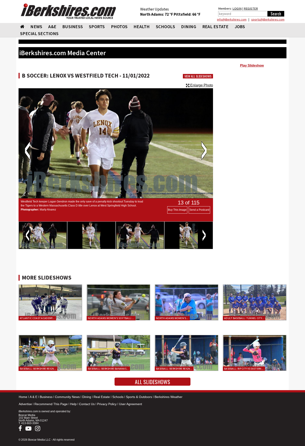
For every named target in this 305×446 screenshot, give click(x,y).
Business (46, 397)
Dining (86, 397)
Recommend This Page (51, 404)
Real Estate (102, 397)
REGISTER (251, 8)
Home (23, 397)
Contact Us (87, 404)
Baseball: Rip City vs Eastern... (244, 368)
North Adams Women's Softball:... (111, 318)
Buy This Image (177, 209)
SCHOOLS (165, 26)
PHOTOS (119, 26)
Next (204, 150)
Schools (117, 397)
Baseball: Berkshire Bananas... (108, 368)
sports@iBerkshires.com (267, 19)
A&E (52, 26)
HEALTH (142, 26)
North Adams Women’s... (172, 318)
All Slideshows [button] (152, 382)
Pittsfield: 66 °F (187, 14)
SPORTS (97, 26)
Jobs (240, 26)
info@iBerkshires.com (232, 19)
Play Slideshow (252, 65)
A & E (33, 397)
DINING (188, 26)
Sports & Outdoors (139, 397)
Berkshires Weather (168, 397)
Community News (67, 397)
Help (73, 404)
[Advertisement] (251, 105)
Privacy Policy (107, 404)
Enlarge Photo (201, 85)
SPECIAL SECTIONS (39, 33)
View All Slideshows (197, 76)
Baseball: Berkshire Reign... (38, 368)
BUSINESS (72, 26)
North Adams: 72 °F (157, 14)
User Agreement (130, 404)
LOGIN (237, 8)
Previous (27, 150)
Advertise (25, 404)
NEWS (36, 26)
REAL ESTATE (215, 26)
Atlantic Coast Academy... (37, 318)
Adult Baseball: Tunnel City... (244, 318)
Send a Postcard (199, 209)
